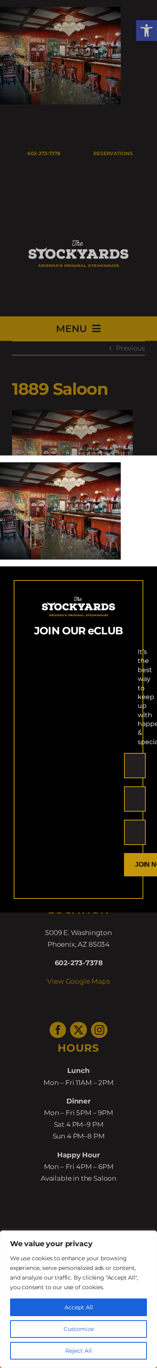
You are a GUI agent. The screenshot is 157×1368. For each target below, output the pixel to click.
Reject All (78, 1350)
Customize (79, 1329)
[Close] (143, 468)
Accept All (78, 1307)
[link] (60, 468)
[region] (78, 1299)
